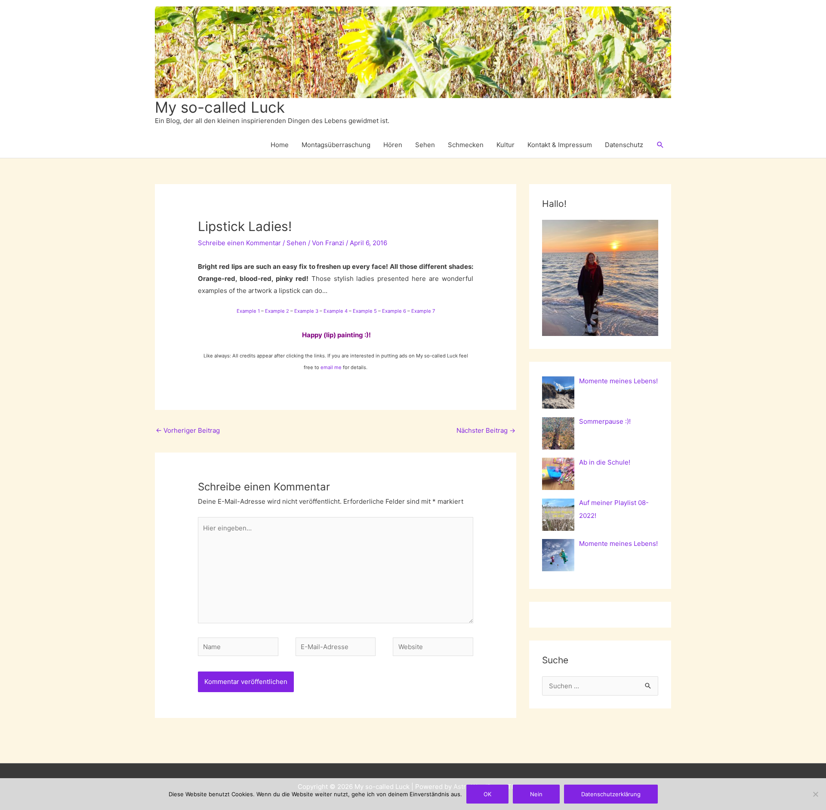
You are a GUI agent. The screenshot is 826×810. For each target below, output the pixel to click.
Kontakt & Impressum (559, 145)
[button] (660, 145)
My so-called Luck (220, 107)
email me (331, 367)
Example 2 (277, 311)
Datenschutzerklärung (611, 794)
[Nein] (815, 794)
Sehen (425, 145)
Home (280, 145)
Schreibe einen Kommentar (239, 243)
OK (487, 794)
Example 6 (394, 311)
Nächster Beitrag (485, 430)
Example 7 (423, 311)
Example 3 (306, 311)
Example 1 (248, 311)
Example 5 (365, 311)
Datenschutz (624, 145)
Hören (392, 145)
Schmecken (466, 145)
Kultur (505, 145)
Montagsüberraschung (336, 145)
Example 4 (336, 311)
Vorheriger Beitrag (188, 430)
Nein (536, 794)
